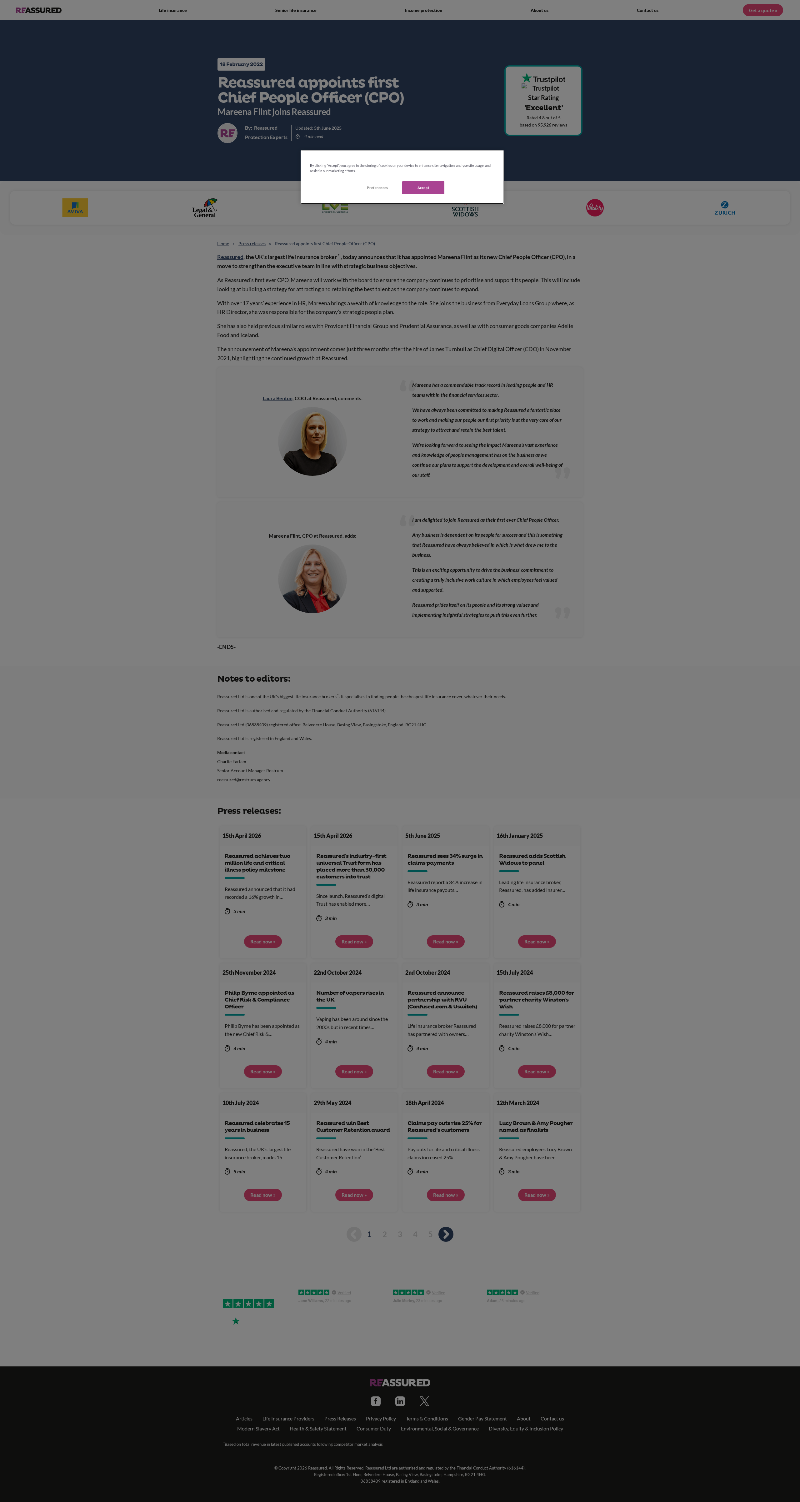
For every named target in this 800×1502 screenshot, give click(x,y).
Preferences (377, 188)
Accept (423, 188)
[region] (402, 177)
